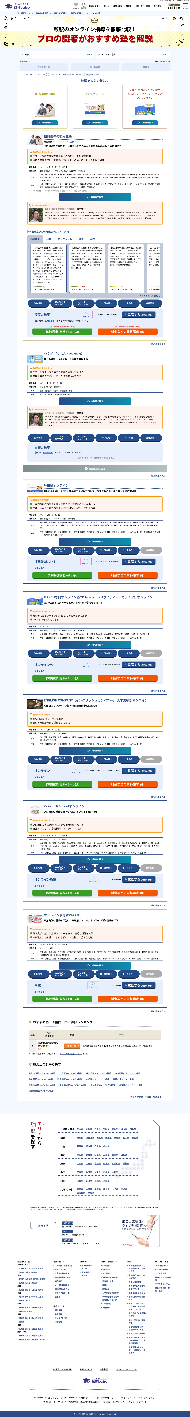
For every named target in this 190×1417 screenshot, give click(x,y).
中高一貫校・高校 (142, 6)
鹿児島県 (81, 1192)
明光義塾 (58, 1281)
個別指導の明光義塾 (58, 136)
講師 (81, 238)
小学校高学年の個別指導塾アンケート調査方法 (62, 190)
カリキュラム (65, 238)
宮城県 (106, 1128)
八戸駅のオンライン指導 (70, 1073)
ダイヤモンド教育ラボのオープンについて (81, 1243)
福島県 (133, 1128)
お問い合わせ (86, 1369)
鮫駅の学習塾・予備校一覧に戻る (145, 1096)
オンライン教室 (45, 879)
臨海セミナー (60, 1269)
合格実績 (150, 303)
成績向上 (35, 238)
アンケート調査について (71, 1053)
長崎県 (97, 1189)
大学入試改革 (160, 1273)
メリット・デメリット (83, 303)
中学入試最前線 (135, 1282)
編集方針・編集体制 (62, 1369)
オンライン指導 (93, 13)
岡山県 (97, 1171)
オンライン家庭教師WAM (61, 915)
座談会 (129, 6)
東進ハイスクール (62, 1293)
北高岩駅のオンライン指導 (41, 1090)
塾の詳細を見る (158, 344)
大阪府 (80, 1163)
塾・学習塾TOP (23, 13)
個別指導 (58, 1310)
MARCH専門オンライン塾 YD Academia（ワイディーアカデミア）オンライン (98, 597)
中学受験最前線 (161, 1269)
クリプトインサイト (137, 1401)
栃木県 (126, 1137)
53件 (71, 141)
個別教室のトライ (62, 1289)
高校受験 (41, 74)
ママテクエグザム (162, 1284)
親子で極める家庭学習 (163, 1278)
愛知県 (80, 1154)
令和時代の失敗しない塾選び (137, 1276)
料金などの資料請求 (127, 331)
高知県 (106, 1180)
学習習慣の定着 (92, 74)
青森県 (89, 1128)
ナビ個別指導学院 (62, 1285)
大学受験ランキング (87, 1273)
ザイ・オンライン (146, 1397)
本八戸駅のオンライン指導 (127, 1073)
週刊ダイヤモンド (68, 1397)
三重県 (106, 1154)
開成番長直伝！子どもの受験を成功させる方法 (137, 1268)
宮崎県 (124, 1189)
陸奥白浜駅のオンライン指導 (42, 1085)
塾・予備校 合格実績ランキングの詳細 (79, 1226)
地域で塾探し (94, 6)
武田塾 (57, 1297)
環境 (92, 238)
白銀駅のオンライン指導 (97, 1079)
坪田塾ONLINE (45, 561)
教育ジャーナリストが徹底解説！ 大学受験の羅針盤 (137, 1340)
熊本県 (106, 1189)
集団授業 (58, 1314)
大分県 (115, 1189)
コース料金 (128, 303)
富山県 (89, 1146)
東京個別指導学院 (62, 1273)
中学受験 (28, 74)
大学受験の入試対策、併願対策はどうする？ (137, 1350)
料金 (49, 238)
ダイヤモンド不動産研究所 (66, 1401)
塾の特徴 (38, 303)
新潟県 (80, 1146)
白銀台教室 (42, 447)
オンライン (42, 770)
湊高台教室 (42, 314)
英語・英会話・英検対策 (137, 1321)
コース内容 (105, 303)
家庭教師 (106, 1307)
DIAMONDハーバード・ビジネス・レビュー (99, 1397)
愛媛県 (97, 1180)
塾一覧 (106, 6)
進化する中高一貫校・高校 (162, 1289)
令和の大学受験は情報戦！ (137, 1298)
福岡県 (80, 1189)
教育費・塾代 (107, 1281)
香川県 (89, 1180)
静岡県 (89, 1154)
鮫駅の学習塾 (76, 13)
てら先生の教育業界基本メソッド (137, 1287)
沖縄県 (91, 1192)
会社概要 (104, 1369)
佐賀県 (89, 1189)
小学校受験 (106, 1303)
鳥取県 (80, 1171)
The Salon (106, 1401)
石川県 (97, 1146)
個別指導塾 (117, 6)
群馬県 (135, 1137)
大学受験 (53, 74)
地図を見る (50, 321)
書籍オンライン (128, 1397)
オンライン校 (44, 664)
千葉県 (108, 1137)
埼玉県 (100, 1137)
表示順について (27, 61)
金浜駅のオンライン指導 (130, 1085)
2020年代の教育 (161, 1265)
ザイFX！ (47, 1401)
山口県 (115, 1171)
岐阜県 (97, 1154)
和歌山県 (116, 1163)
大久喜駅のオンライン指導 (102, 1085)
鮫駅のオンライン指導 (123, 1079)
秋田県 (115, 1128)
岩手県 (97, 1128)
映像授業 (58, 1322)
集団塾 (146, 66)
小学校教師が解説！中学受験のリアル (137, 1328)
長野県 (115, 1154)
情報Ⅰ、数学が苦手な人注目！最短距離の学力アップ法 (137, 1306)
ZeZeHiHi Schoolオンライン (64, 806)
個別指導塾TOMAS (62, 1277)
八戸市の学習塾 (59, 13)
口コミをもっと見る (148, 296)
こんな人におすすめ (60, 303)
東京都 (80, 1137)
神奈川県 (90, 1137)
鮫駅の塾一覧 (43, 66)
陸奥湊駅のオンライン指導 (69, 1079)
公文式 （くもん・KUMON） (64, 353)
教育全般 (106, 1289)
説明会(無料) (62, 575)
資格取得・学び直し (110, 1277)
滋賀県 (126, 1163)
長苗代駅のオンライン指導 (98, 1073)
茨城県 (117, 1137)
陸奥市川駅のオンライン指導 (42, 1073)
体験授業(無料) (62, 331)
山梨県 (124, 1154)
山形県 (124, 1128)
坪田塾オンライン (56, 485)
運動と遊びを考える (137, 1292)
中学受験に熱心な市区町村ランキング (110, 1298)
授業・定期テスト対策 (72, 74)
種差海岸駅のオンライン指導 (72, 1085)
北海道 (80, 1128)
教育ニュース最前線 (137, 1333)
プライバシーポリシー (126, 1369)
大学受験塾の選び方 (110, 1293)
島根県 (89, 1171)
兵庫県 (89, 1163)
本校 (38, 985)
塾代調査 (157, 6)
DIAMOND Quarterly (90, 1401)
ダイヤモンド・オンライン (46, 1397)
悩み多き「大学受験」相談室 (137, 1314)
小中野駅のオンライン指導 (41, 1079)
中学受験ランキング (87, 1267)
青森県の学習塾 (41, 13)
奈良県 (106, 1163)
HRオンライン (119, 1401)
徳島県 (80, 1180)
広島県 (106, 1171)
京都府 (97, 1163)
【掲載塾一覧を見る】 (64, 1265)
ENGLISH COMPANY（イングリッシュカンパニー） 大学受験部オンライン (96, 700)
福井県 (106, 1146)
